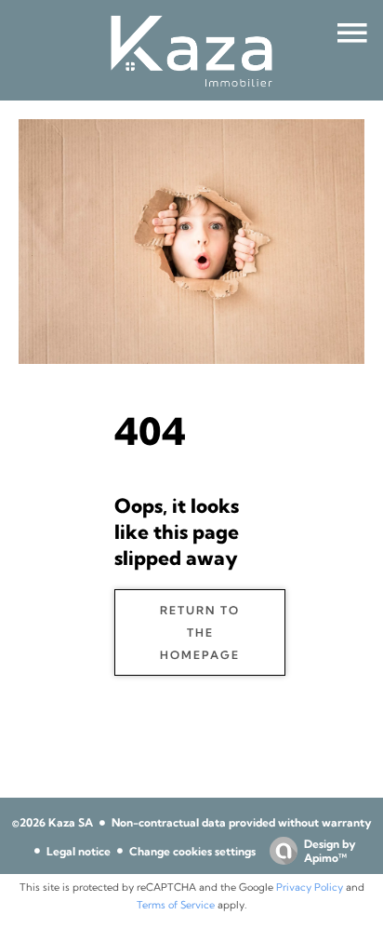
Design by (330, 851)
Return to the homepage (200, 632)
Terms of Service (176, 904)
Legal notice (78, 851)
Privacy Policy (309, 887)
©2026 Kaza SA (52, 822)
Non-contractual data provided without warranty (242, 822)
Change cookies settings (192, 851)
